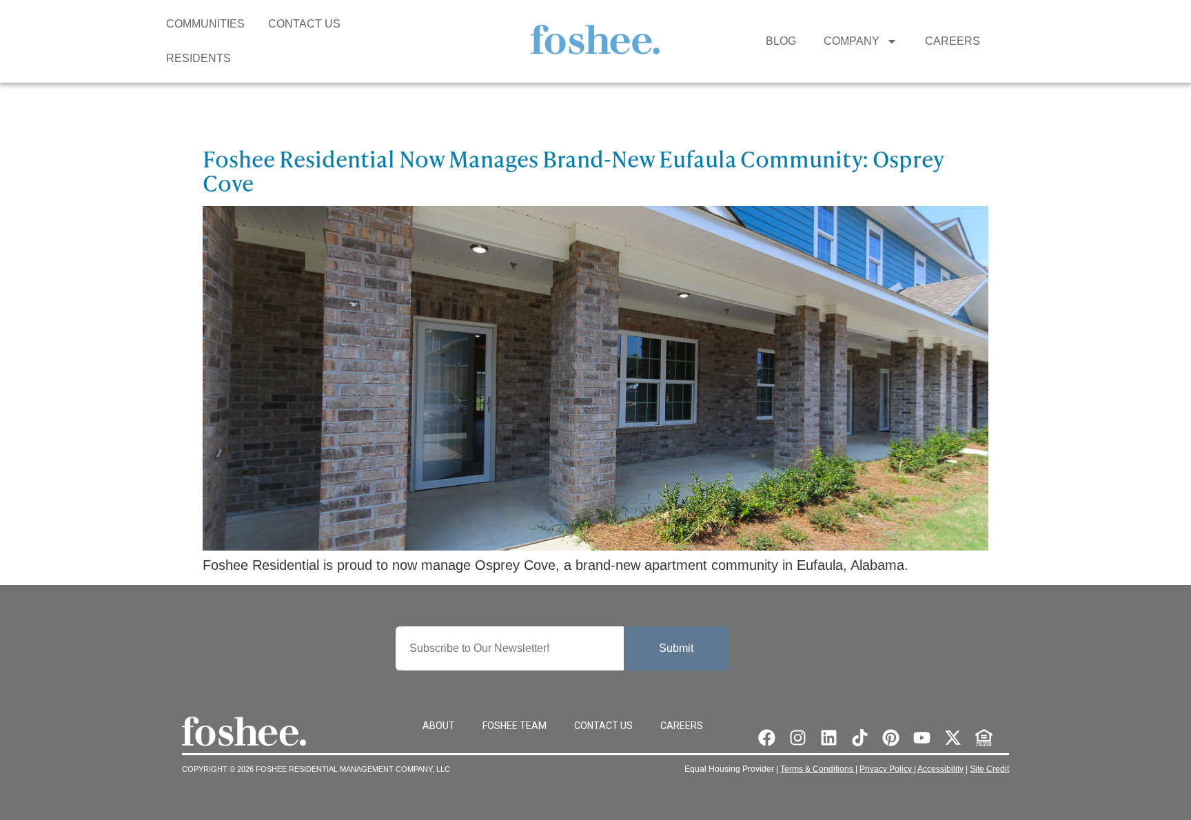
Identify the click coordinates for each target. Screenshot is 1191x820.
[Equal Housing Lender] (984, 737)
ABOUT (439, 725)
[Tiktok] (859, 737)
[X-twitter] (952, 737)
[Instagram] (797, 737)
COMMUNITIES (205, 24)
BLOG (781, 41)
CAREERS (952, 41)
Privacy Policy (886, 769)
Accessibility (940, 769)
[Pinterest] (890, 737)
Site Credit (989, 769)
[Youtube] (921, 737)
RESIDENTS (198, 58)
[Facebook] (766, 737)
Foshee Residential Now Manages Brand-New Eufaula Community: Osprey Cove (573, 170)
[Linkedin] (828, 737)
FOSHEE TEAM (514, 725)
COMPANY (851, 41)
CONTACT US (304, 24)
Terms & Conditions (817, 769)
